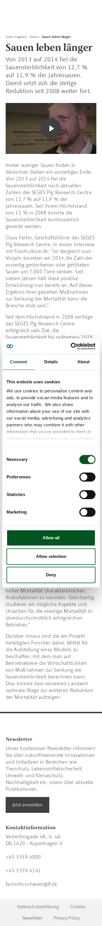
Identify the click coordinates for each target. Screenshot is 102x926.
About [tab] (83, 361)
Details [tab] (51, 361)
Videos (34, 37)
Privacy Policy (67, 918)
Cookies (77, 906)
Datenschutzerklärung (38, 906)
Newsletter (32, 918)
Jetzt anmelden (27, 804)
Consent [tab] (18, 361)
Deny (51, 574)
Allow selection (51, 556)
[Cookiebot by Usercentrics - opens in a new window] (71, 346)
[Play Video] (51, 128)
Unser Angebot (16, 37)
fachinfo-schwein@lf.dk (31, 884)
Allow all (51, 537)
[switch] (87, 477)
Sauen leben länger (56, 37)
